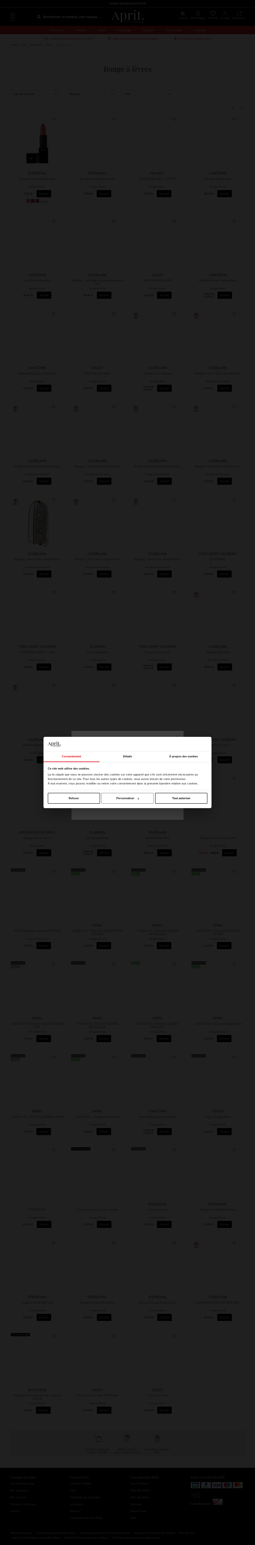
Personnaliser (125, 798)
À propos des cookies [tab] (183, 756)
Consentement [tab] (71, 756)
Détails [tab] (127, 756)
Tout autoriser (181, 798)
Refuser (74, 798)
